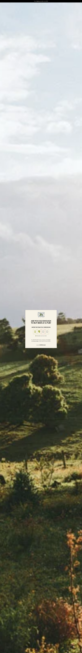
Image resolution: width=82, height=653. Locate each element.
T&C (49, 339)
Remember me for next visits (42, 335)
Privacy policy (36, 341)
